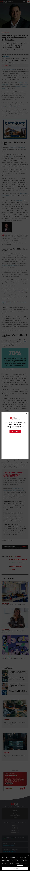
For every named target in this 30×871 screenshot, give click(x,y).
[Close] (28, 855)
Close (26, 414)
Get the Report (15, 431)
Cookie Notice (20, 865)
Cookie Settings (15, 868)
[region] (15, 862)
